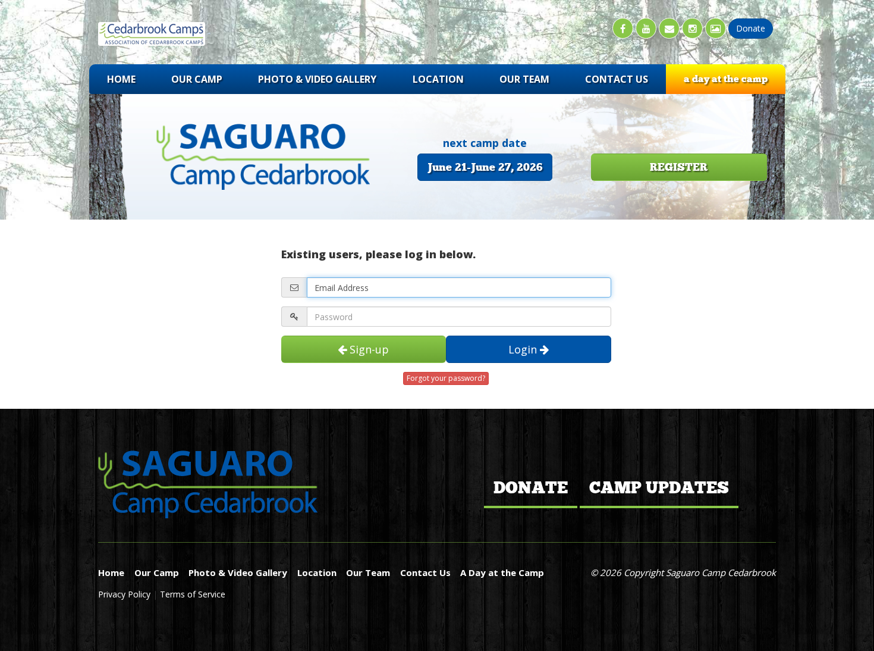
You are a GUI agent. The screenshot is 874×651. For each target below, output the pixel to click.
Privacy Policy (125, 594)
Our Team (524, 79)
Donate (530, 488)
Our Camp (196, 79)
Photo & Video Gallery (317, 79)
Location (438, 79)
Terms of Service (192, 594)
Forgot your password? (446, 378)
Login (524, 349)
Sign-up (368, 349)
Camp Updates (659, 488)
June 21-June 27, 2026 (484, 167)
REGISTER (679, 167)
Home (121, 79)
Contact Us (616, 79)
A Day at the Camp (726, 78)
